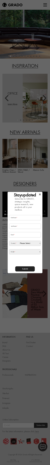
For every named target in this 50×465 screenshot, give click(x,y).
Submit (25, 269)
